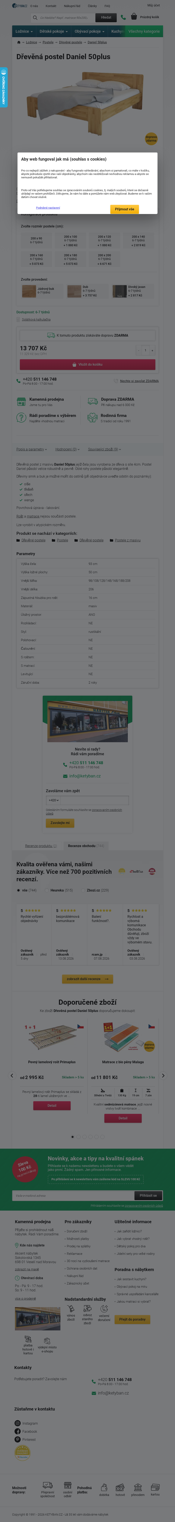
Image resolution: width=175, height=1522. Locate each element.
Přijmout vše (124, 209)
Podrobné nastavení (48, 207)
